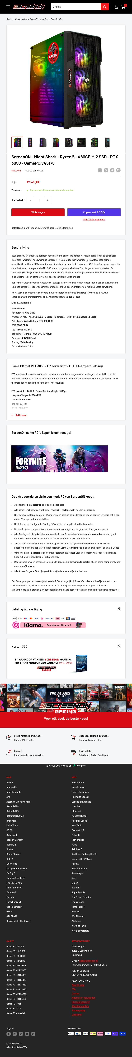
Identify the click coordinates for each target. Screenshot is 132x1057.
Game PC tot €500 (15, 946)
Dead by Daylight (14, 839)
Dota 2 (9, 859)
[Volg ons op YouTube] (27, 1034)
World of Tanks (79, 925)
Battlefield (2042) (15, 816)
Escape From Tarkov (16, 868)
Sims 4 (75, 883)
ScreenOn (16, 171)
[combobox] (76, 6)
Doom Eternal (13, 854)
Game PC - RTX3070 (16, 980)
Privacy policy (78, 1010)
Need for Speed (79, 820)
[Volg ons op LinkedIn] (33, 1034)
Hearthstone (78, 787)
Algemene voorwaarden (83, 997)
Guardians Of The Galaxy (18, 921)
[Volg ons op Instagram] (15, 1034)
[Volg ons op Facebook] (8, 1034)
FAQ (73, 989)
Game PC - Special (15, 1013)
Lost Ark (76, 806)
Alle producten (21, 19)
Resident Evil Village (82, 859)
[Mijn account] (116, 7)
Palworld (76, 835)
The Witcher (78, 902)
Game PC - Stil (13, 1008)
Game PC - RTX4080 (16, 994)
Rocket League (79, 868)
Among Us (11, 787)
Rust (74, 878)
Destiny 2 (11, 844)
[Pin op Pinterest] (106, 170)
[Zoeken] (105, 6)
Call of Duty (12, 825)
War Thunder (78, 916)
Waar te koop (78, 985)
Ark (8, 796)
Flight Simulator (14, 887)
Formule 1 (11, 892)
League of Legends (81, 801)
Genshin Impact (14, 906)
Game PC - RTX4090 (16, 999)
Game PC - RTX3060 (16, 970)
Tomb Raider (78, 906)
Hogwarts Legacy (80, 796)
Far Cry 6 (10, 873)
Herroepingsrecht (81, 1001)
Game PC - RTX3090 (16, 989)
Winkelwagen (38, 212)
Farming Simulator (15, 878)
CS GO (9, 830)
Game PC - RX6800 (15, 956)
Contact (76, 993)
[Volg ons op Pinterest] (21, 1034)
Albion (9, 782)
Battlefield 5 (12, 811)
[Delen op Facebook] (100, 170)
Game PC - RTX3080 (16, 984)
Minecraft (76, 811)
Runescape (77, 873)
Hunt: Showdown (80, 792)
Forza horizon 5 (13, 902)
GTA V (9, 911)
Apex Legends (13, 792)
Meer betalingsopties (94, 219)
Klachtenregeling (80, 1006)
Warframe (76, 921)
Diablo (9, 849)
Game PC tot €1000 (15, 951)
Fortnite (10, 897)
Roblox (75, 863)
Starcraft (76, 887)
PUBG (74, 844)
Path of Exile (78, 839)
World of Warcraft (80, 930)
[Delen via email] (118, 170)
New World (77, 825)
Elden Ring (11, 863)
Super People (78, 892)
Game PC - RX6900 (15, 960)
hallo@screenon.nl (88, 960)
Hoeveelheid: (18, 200)
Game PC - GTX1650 (16, 965)
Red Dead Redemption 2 (84, 854)
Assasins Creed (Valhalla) (18, 801)
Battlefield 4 (12, 806)
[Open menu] (8, 6)
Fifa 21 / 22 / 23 (14, 883)
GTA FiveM (11, 916)
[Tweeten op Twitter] (112, 170)
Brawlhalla (11, 820)
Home (8, 19)
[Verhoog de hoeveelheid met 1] (47, 200)
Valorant (76, 911)
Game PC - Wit (13, 1003)
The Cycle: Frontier (81, 897)
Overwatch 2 (78, 830)
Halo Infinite (78, 782)
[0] (123, 7)
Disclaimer (77, 1014)
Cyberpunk (11, 835)
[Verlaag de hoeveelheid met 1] (30, 200)
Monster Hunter (79, 816)
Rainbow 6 (77, 849)
